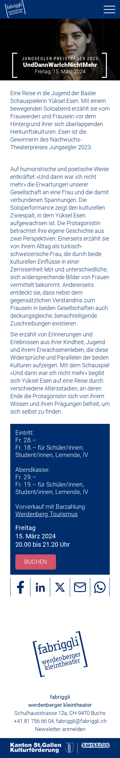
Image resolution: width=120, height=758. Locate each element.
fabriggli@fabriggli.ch (81, 721)
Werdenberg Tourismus (46, 514)
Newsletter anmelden (60, 729)
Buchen (35, 561)
